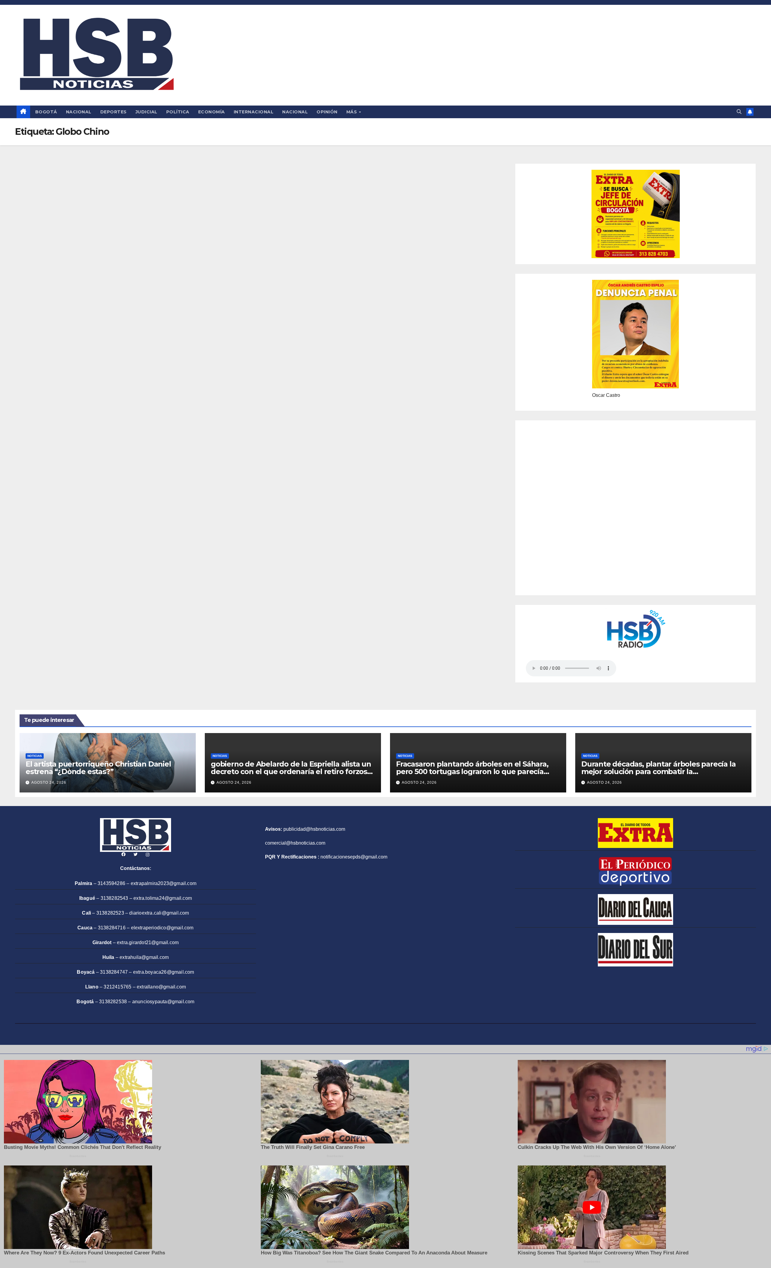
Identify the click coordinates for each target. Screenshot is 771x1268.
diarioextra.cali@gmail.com (159, 912)
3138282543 (114, 898)
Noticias (34, 755)
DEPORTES (113, 112)
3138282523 (110, 912)
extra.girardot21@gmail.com (148, 942)
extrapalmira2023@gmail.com (163, 883)
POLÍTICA (177, 112)
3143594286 (111, 883)
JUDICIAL (147, 112)
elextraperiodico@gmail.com (162, 927)
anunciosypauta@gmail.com (163, 1001)
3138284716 (112, 927)
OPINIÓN (327, 112)
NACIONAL (79, 112)
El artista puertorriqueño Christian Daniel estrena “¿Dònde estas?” (98, 768)
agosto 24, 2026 (48, 782)
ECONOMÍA (211, 112)
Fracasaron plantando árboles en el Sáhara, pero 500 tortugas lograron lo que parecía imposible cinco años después (472, 771)
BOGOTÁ (46, 112)
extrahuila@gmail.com (144, 957)
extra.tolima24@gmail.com (162, 898)
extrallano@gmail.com (161, 986)
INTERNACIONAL (254, 112)
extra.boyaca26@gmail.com (163, 972)
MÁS (352, 112)
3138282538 (113, 1001)
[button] (739, 111)
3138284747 (114, 972)
